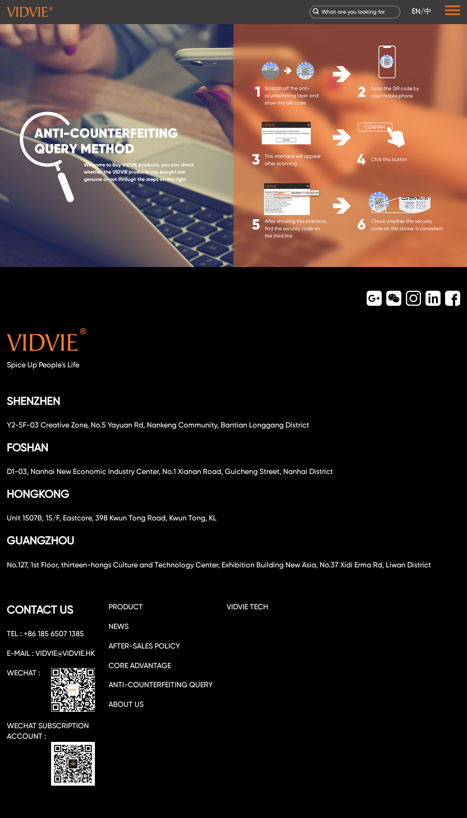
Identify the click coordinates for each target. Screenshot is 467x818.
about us (126, 704)
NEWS (119, 626)
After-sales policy (144, 646)
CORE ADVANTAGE (140, 665)
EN (416, 11)
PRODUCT (126, 606)
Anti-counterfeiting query (161, 684)
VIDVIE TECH (247, 606)
